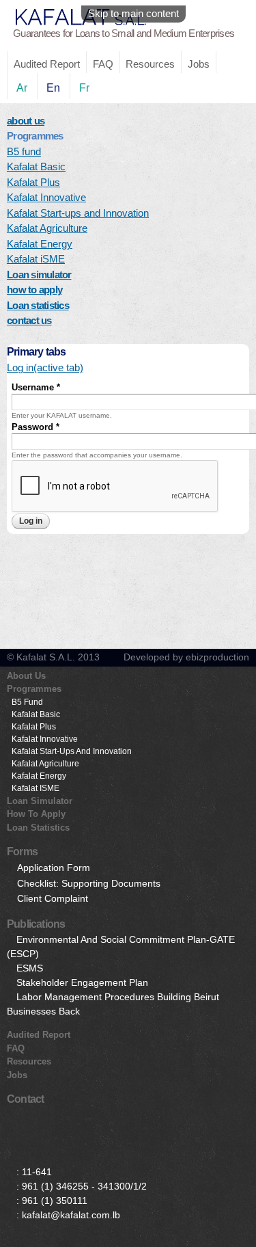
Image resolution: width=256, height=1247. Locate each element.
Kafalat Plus (33, 182)
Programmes (34, 689)
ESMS (29, 968)
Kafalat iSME (36, 259)
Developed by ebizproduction (186, 657)
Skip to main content (133, 13)
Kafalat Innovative (46, 197)
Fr (84, 88)
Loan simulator (39, 274)
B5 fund (24, 151)
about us (25, 120)
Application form (53, 867)
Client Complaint (52, 898)
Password (35, 427)
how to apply (34, 289)
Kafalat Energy (39, 244)
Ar (21, 88)
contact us (29, 320)
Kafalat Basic (36, 166)
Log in (45, 367)
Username (36, 387)
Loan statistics (38, 305)
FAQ (103, 64)
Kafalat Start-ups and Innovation (78, 213)
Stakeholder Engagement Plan (82, 982)
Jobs (199, 64)
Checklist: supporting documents (88, 883)
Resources (150, 64)
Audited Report (47, 64)
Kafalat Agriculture (47, 228)
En (53, 88)
